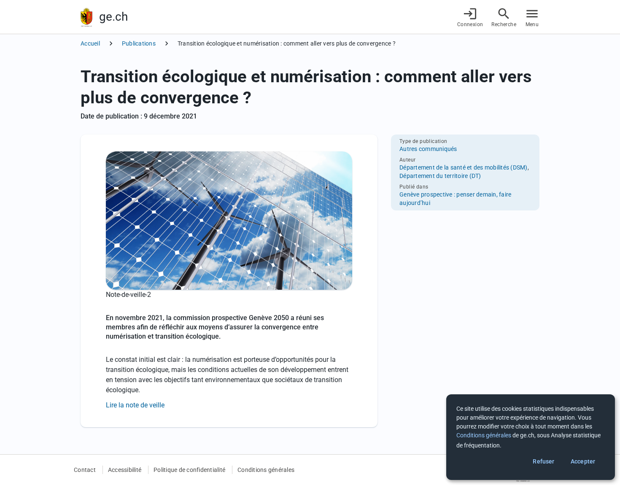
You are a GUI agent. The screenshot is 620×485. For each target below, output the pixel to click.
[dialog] (530, 437)
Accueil (90, 43)
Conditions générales (265, 469)
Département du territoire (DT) (440, 175)
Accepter (583, 461)
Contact (85, 469)
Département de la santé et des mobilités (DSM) (463, 167)
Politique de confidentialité (189, 469)
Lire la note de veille (135, 405)
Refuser (543, 461)
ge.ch (113, 17)
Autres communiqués (428, 149)
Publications (139, 43)
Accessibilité (124, 469)
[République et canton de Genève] (86, 17)
